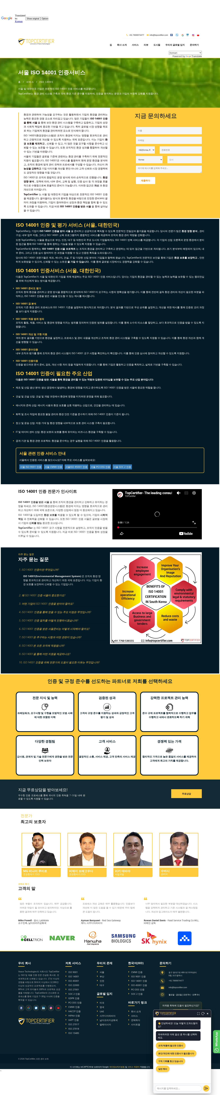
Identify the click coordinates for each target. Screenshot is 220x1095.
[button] (63, 570)
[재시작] (203, 1013)
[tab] (63, 570)
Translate (197, 56)
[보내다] (206, 1088)
